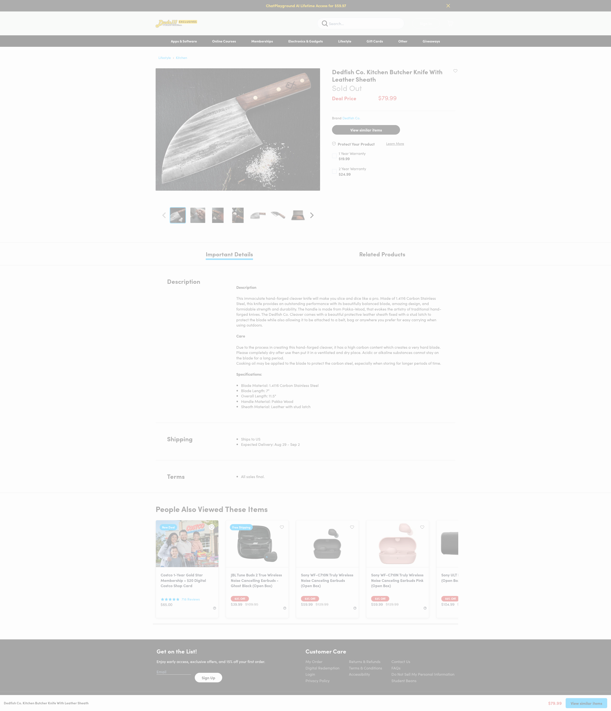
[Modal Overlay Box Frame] (305, 356)
